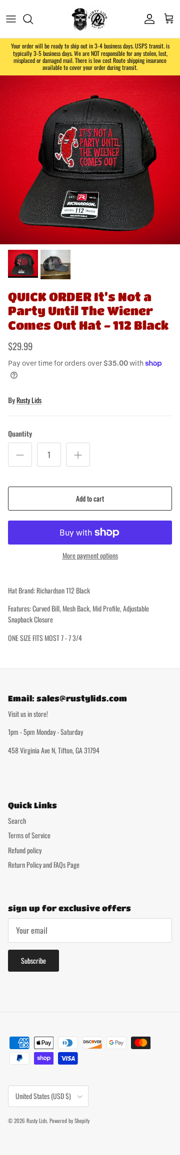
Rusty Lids (29, 400)
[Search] (33, 19)
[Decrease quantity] (20, 455)
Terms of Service (29, 835)
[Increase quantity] (78, 455)
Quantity (20, 434)
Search (17, 820)
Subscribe (33, 960)
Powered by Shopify (70, 1121)
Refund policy (25, 850)
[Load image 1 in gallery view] (90, 160)
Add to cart (90, 498)
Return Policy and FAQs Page (44, 864)
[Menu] (11, 19)
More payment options (90, 556)
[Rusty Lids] (90, 19)
